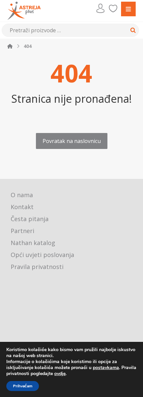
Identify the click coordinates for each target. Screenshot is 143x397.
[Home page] (10, 46)
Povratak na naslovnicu (72, 141)
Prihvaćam (22, 386)
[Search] (132, 30)
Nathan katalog (33, 243)
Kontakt (22, 207)
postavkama (106, 368)
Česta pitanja (30, 219)
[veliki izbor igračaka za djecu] (24, 11)
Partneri (22, 231)
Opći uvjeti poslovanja (42, 255)
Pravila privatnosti (37, 267)
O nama (22, 195)
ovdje (60, 373)
